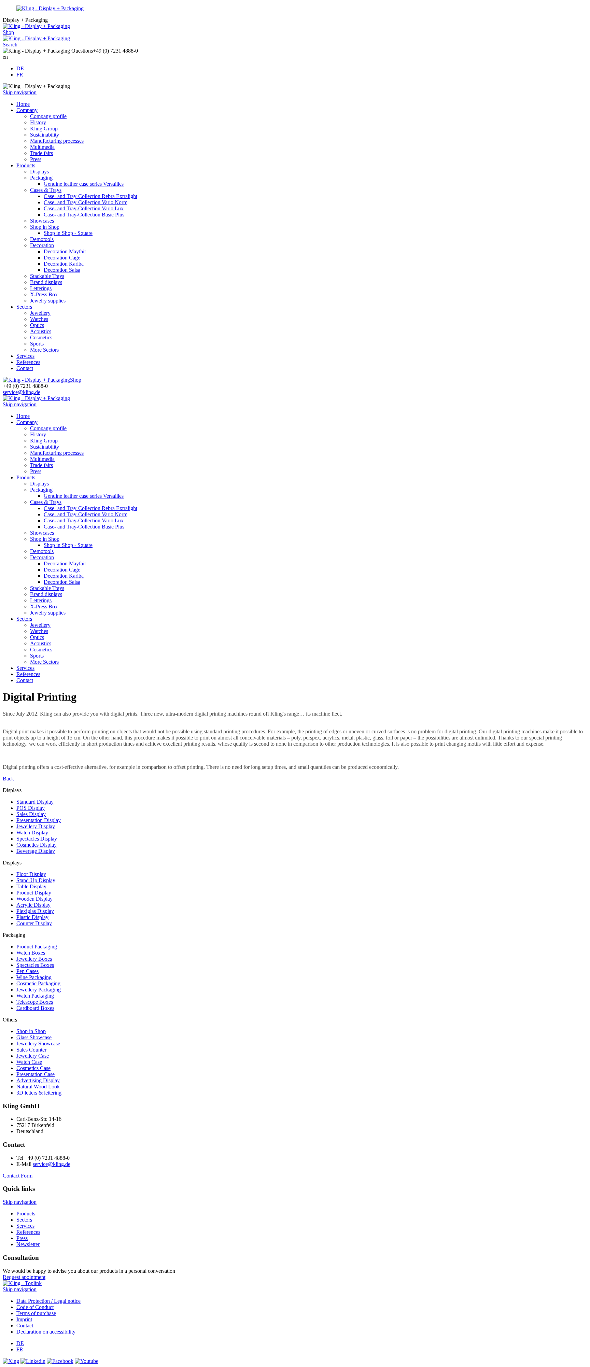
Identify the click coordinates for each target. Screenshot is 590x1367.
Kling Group (44, 128)
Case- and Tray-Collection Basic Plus (84, 214)
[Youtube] (86, 1361)
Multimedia (42, 147)
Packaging (41, 178)
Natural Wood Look (38, 1086)
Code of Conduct (35, 1307)
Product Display (33, 893)
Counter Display (34, 923)
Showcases (42, 221)
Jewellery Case (32, 1056)
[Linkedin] (32, 1361)
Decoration (42, 245)
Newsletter (28, 1244)
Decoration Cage (62, 257)
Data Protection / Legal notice (48, 1301)
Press (35, 159)
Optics (37, 325)
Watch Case (29, 1062)
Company (27, 110)
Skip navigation (20, 92)
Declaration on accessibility (45, 1332)
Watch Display (32, 832)
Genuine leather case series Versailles (84, 184)
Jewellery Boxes (34, 959)
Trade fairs (41, 153)
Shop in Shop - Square (68, 233)
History (38, 122)
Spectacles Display (36, 839)
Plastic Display (32, 917)
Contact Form (17, 1176)
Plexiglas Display (35, 911)
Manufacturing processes (57, 141)
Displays (39, 171)
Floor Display (31, 874)
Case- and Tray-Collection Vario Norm (85, 202)
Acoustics (40, 331)
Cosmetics (41, 337)
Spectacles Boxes (35, 965)
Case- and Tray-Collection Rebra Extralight (90, 196)
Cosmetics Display (36, 845)
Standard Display (35, 802)
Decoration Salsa (62, 270)
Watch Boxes (30, 953)
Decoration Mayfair (65, 251)
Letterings (41, 288)
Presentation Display (38, 820)
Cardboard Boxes (35, 1008)
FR (19, 74)
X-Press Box (44, 294)
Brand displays (46, 282)
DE (20, 68)
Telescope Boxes (34, 1002)
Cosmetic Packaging (38, 983)
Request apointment (24, 1277)
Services (25, 356)
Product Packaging (36, 946)
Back (8, 778)
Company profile (48, 116)
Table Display (31, 886)
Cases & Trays (45, 190)
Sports (37, 344)
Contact (24, 368)
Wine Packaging (34, 977)
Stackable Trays (47, 276)
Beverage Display (35, 851)
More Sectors (44, 350)
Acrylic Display (33, 905)
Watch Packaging (35, 996)
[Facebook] (60, 1361)
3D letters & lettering (38, 1093)
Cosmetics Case (33, 1068)
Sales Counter (31, 1050)
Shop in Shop (44, 227)
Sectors (24, 307)
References (28, 362)
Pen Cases (27, 971)
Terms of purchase (36, 1313)
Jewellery (40, 313)
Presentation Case (35, 1074)
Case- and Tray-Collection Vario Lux (84, 208)
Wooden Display (34, 899)
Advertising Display (38, 1080)
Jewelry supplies (48, 301)
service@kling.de (21, 392)
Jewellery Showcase (38, 1043)
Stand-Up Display (35, 880)
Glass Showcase (34, 1037)
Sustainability (44, 135)
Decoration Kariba (64, 264)
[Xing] (11, 1361)
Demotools (42, 239)
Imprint (24, 1319)
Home (23, 104)
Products (25, 165)
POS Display (30, 808)
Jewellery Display (35, 826)
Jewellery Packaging (38, 989)
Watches (39, 319)
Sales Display (31, 814)
